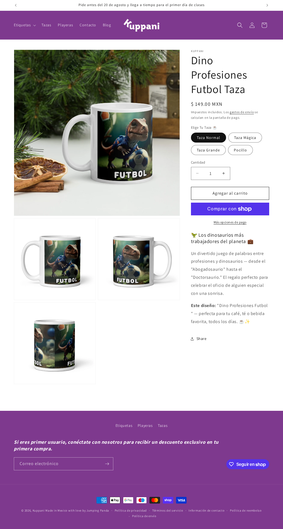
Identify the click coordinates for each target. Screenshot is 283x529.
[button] (24, 25)
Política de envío (144, 516)
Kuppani (39, 510)
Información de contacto (206, 510)
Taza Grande (208, 150)
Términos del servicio (167, 510)
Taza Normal (208, 137)
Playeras (145, 425)
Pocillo (240, 150)
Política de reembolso (246, 510)
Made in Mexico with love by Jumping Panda (77, 510)
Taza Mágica (245, 137)
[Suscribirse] (107, 463)
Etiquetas (124, 425)
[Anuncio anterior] (16, 5)
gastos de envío (242, 112)
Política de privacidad (131, 510)
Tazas (162, 425)
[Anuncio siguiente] (267, 5)
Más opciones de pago (230, 222)
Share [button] (201, 338)
